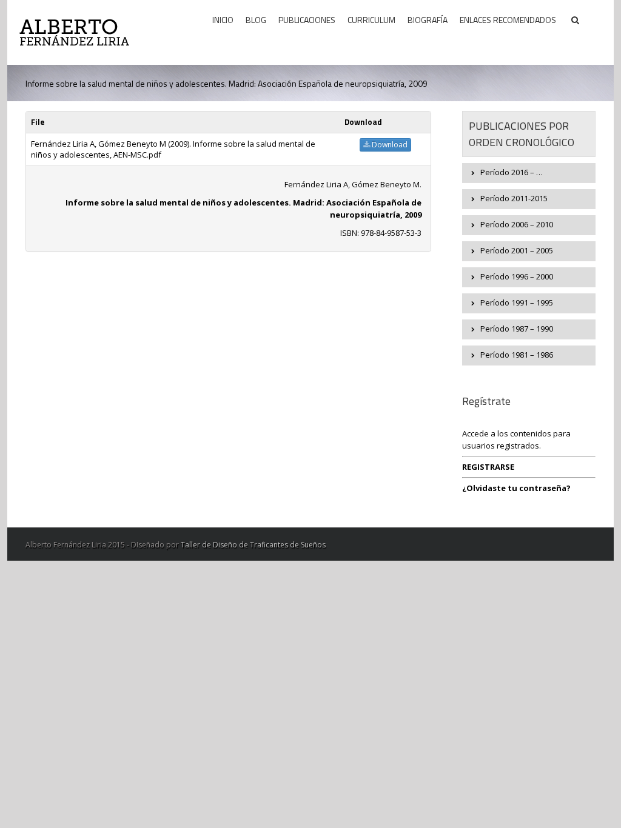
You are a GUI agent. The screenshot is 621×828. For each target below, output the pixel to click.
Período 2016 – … (511, 172)
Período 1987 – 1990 (516, 328)
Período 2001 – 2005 (516, 250)
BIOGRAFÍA (428, 19)
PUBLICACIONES (306, 19)
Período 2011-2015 (514, 198)
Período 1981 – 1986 (516, 354)
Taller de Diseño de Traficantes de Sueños (253, 544)
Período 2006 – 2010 (516, 224)
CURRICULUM (371, 19)
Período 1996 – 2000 (516, 276)
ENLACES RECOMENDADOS (508, 19)
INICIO (222, 19)
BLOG (256, 19)
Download (389, 144)
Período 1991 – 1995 (516, 302)
